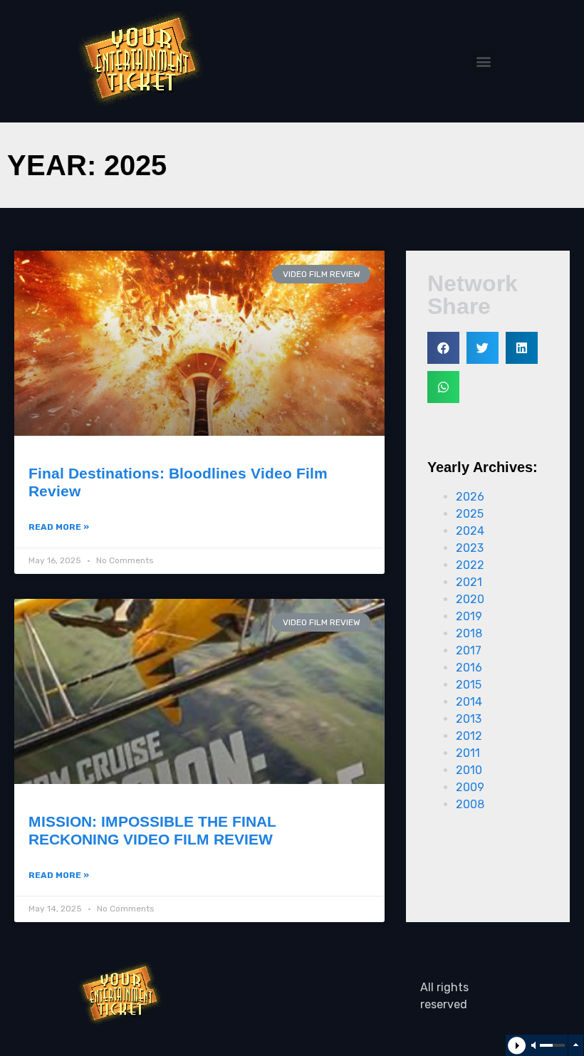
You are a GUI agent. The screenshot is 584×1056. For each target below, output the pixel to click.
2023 (470, 548)
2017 (468, 650)
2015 (468, 684)
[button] (483, 61)
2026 (470, 496)
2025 (470, 514)
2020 (470, 599)
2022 (470, 565)
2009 (470, 787)
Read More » (58, 527)
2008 (470, 804)
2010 (469, 770)
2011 (468, 753)
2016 (469, 667)
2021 (469, 582)
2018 (469, 633)
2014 (469, 702)
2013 (468, 719)
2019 (469, 616)
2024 (470, 531)
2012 (469, 736)
